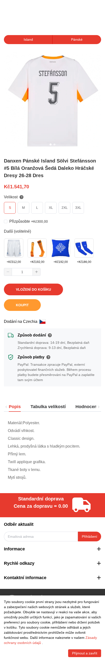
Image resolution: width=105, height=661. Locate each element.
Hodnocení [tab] (86, 406)
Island (28, 39)
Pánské (77, 39)
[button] (8, 272)
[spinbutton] (22, 272)
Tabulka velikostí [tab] (48, 406)
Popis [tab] (15, 406)
